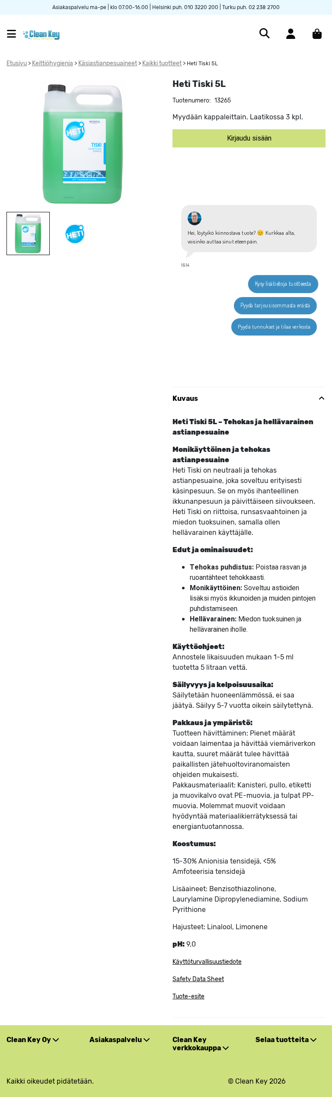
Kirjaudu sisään (249, 138)
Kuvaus (185, 398)
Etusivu (16, 63)
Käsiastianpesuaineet (107, 63)
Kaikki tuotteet (162, 63)
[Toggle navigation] (15, 34)
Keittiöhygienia (52, 63)
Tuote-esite (188, 996)
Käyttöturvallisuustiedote (207, 962)
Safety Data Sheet (198, 979)
